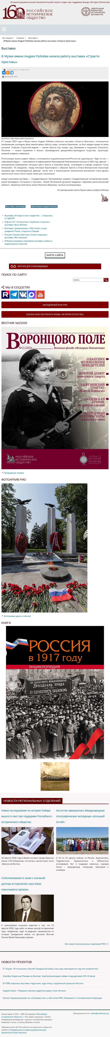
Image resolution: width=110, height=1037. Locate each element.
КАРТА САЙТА (55, 255)
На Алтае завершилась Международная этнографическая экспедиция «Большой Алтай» (80, 816)
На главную (7, 38)
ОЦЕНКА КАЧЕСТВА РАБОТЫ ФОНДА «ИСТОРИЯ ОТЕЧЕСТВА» (55, 314)
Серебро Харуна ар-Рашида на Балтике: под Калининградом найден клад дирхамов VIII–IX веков (49, 976)
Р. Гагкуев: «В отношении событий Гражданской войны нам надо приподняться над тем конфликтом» (50, 969)
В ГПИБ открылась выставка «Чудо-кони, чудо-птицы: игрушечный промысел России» (43, 983)
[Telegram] (12, 72)
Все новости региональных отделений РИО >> (87, 944)
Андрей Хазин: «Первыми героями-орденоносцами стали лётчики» (34, 991)
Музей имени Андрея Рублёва (44, 207)
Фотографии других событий (17, 616)
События (20, 38)
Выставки (32, 38)
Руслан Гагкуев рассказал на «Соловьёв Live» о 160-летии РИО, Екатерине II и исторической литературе (52, 998)
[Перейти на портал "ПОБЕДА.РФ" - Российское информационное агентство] (55, 776)
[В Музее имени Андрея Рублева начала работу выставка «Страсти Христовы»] (55, 109)
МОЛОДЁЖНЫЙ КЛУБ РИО (55, 304)
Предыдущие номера (14, 473)
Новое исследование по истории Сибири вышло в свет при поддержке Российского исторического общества (26, 816)
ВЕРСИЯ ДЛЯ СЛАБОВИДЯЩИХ (33, 266)
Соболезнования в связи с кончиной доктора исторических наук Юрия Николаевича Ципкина (23, 884)
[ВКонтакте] (4, 72)
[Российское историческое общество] (28, 12)
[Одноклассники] (8, 72)
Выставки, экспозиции (15, 207)
